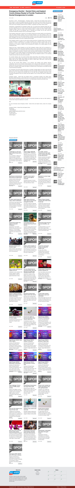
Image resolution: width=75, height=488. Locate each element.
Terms (58, 486)
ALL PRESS (22, 7)
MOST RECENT (16, 7)
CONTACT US (28, 7)
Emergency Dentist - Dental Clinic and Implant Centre (20, 76)
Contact (37, 474)
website (48, 98)
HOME (11, 7)
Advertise (37, 473)
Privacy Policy (63, 486)
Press (37, 471)
